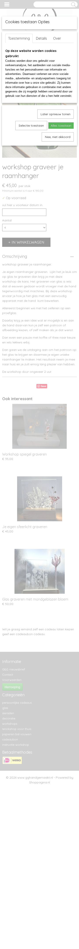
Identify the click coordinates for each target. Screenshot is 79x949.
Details (41, 38)
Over (57, 38)
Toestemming (19, 38)
